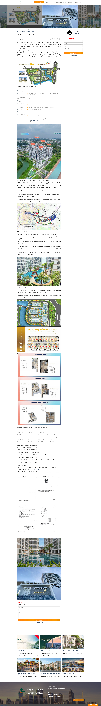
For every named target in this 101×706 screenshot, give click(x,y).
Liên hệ (82, 2)
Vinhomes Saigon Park (46, 650)
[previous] (3, 16)
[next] (97, 16)
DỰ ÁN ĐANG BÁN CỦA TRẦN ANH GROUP (63, 2)
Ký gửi (76, 2)
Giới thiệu (48, 2)
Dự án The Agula (22, 650)
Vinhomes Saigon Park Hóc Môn (70, 650)
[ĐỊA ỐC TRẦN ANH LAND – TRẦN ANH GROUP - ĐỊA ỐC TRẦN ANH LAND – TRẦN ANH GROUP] (23, 2)
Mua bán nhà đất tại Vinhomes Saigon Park (27, 674)
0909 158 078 (39, 2)
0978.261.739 (35, 121)
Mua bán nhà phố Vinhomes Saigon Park (50, 673)
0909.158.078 (52, 685)
